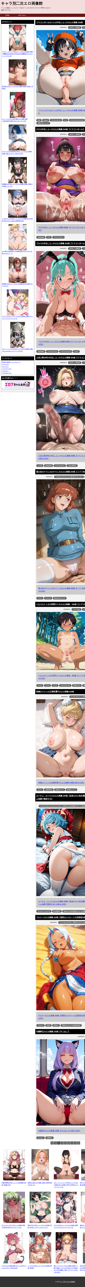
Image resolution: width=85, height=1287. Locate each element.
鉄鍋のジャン (60, 789)
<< (52, 1143)
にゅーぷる (5, 364)
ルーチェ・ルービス (44, 911)
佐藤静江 (49, 1137)
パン (65, 120)
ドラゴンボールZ (65, 351)
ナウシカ (48, 598)
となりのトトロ (65, 685)
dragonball (41, 237)
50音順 (7, 15)
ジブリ (40, 598)
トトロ (55, 685)
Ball (39, 120)
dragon (46, 120)
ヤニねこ (40, 1137)
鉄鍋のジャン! (71, 789)
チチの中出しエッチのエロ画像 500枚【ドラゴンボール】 (60, 129)
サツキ (40, 685)
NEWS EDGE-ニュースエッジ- (11, 362)
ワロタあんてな (6, 373)
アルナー (40, 1025)
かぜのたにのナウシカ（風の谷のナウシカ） (69, 477)
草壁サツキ (76, 685)
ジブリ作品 (76, 609)
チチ (48, 237)
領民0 (48, 1025)
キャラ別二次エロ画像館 (22, 3)
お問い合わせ (22, 15)
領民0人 (56, 1025)
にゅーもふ (5, 366)
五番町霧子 (48, 789)
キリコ (40, 789)
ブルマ (76, 351)
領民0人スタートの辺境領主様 (71, 1025)
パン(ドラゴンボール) (76, 120)
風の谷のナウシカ (59, 598)
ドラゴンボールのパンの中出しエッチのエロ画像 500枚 (59, 22)
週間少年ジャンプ (43, 123)
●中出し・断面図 (75, 27)
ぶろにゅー (5, 371)
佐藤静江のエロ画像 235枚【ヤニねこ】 (53, 1031)
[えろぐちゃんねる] (17, 384)
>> (78, 1143)
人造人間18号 (72, 465)
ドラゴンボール (56, 120)
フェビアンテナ (6, 369)
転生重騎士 (56, 911)
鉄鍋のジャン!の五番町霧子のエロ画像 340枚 (55, 692)
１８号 (40, 465)
